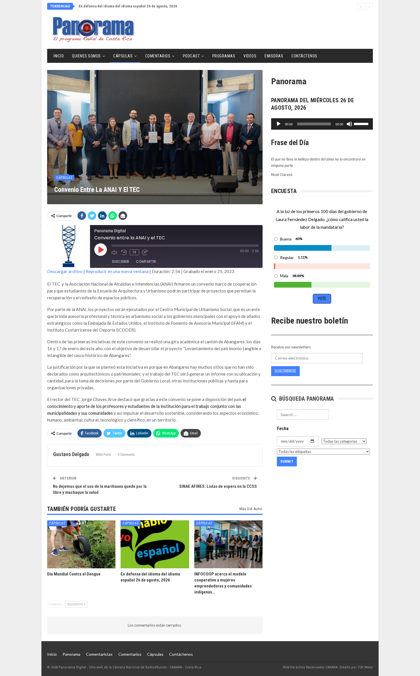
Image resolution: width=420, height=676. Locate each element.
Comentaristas (99, 654)
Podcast (191, 56)
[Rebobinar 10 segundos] (124, 252)
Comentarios (158, 56)
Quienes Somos (86, 56)
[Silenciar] (349, 124)
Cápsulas (123, 56)
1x (134, 252)
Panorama (71, 654)
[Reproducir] (278, 124)
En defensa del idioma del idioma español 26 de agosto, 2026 (128, 6)
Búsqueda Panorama (305, 398)
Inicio (58, 56)
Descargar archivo (65, 271)
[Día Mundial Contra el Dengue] (81, 544)
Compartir (146, 261)
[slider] (362, 123)
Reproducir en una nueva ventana (117, 271)
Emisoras (274, 56)
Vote (322, 298)
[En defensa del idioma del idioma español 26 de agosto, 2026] (155, 544)
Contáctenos (304, 56)
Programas (223, 56)
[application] (322, 124)
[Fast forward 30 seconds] (145, 252)
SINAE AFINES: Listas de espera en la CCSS (218, 486)
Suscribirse (285, 371)
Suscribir (120, 261)
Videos (249, 56)
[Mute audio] (114, 252)
